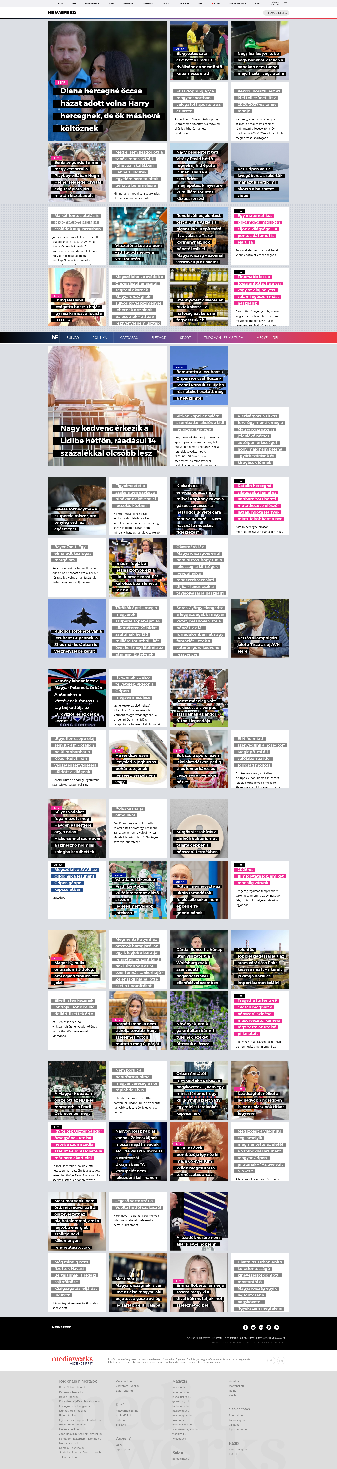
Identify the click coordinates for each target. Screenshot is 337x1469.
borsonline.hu (180, 1458)
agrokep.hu (123, 1449)
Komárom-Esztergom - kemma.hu (80, 1438)
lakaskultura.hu (181, 1396)
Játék (258, 3)
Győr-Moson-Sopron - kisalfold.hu (80, 1420)
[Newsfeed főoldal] (62, 1327)
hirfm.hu (234, 1454)
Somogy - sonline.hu (72, 1447)
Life (74, 3)
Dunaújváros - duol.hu (73, 1410)
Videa (111, 3)
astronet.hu (179, 1387)
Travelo (166, 3)
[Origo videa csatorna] (268, 1327)
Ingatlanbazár (237, 3)
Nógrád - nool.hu (69, 1443)
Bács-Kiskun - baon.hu (73, 1387)
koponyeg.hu (237, 1420)
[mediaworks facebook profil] (271, 1360)
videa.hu (234, 1424)
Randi (217, 3)
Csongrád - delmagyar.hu (75, 1406)
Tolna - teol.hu (68, 1457)
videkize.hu (179, 1433)
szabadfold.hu (124, 1415)
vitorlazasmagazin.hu (185, 1429)
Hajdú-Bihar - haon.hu (73, 1424)
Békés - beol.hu (69, 1396)
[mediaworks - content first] (72, 1360)
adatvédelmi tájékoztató (198, 1338)
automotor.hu (180, 1392)
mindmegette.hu (182, 1415)
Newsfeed (128, 3)
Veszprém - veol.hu (128, 1385)
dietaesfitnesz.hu (182, 1424)
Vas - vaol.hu (124, 1381)
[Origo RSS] (276, 1327)
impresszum (264, 1338)
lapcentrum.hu (238, 1429)
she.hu (233, 1395)
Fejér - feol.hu (68, 1415)
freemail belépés (276, 13)
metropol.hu (236, 1385)
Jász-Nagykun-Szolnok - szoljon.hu (81, 1433)
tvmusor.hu (179, 1438)
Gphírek (184, 3)
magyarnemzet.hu (127, 1410)
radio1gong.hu (238, 1449)
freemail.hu (236, 1415)
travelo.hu (178, 1420)
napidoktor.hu (180, 1410)
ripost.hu (234, 1381)
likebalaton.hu (181, 1406)
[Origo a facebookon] (245, 1327)
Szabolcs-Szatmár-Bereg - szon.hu (80, 1452)
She (200, 3)
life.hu (232, 1390)
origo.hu (121, 1424)
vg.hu (119, 1444)
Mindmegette (92, 3)
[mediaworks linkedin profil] (281, 1360)
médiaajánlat (278, 1338)
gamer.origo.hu (181, 1401)
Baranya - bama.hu (71, 1392)
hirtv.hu (120, 1420)
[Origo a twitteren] (253, 1327)
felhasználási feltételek (225, 1338)
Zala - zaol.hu (124, 1390)
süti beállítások (247, 1338)
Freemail (148, 3)
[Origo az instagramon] (261, 1327)
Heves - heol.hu (69, 1429)
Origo (60, 3)
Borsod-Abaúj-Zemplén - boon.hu (80, 1401)
